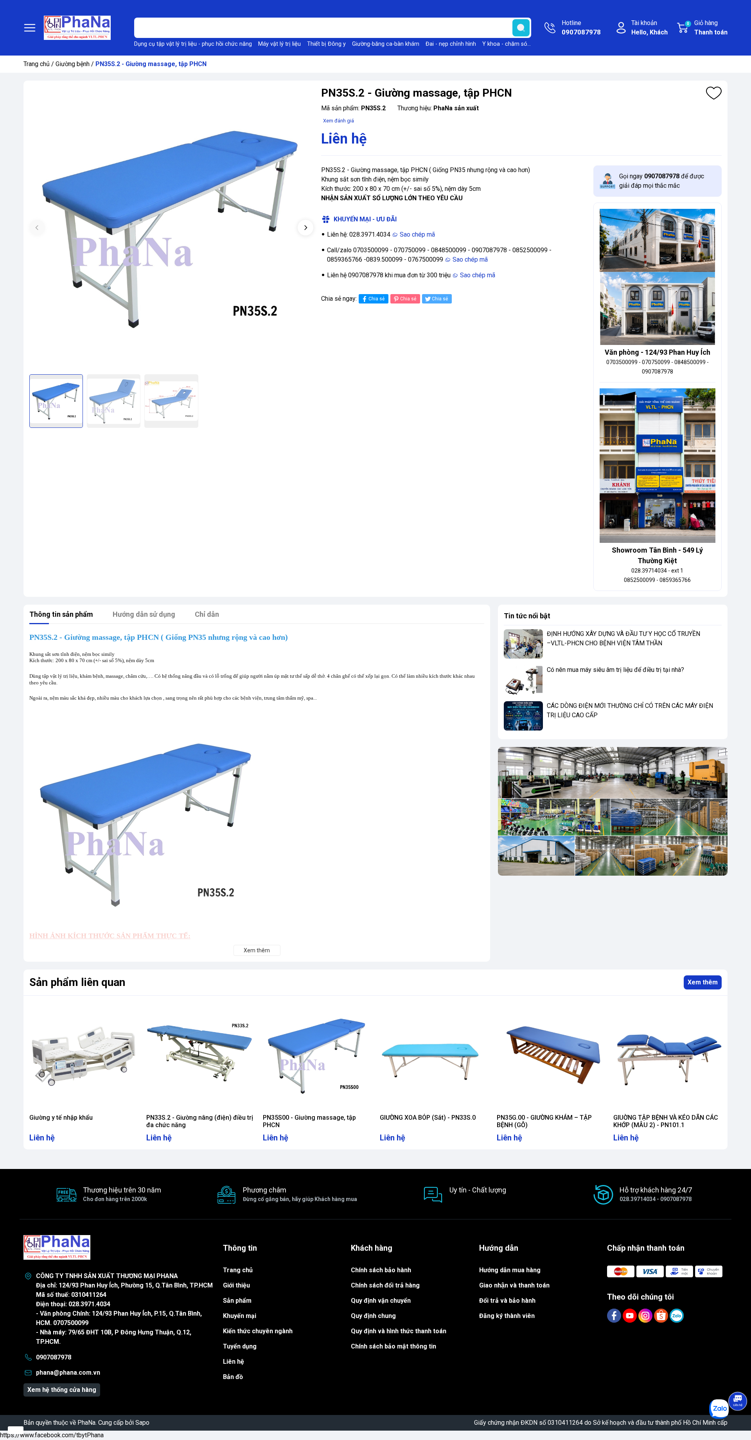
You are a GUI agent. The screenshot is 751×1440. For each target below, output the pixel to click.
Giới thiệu (236, 1285)
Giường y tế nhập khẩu (61, 1117)
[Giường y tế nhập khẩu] (83, 1056)
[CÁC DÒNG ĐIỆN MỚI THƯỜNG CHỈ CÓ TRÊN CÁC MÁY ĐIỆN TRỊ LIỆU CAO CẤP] (523, 716)
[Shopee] (662, 1315)
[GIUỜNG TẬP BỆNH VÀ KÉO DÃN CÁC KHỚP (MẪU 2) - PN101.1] (667, 1056)
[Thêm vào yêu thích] (714, 93)
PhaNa (86, 1422)
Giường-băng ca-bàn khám (385, 44)
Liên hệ (233, 1361)
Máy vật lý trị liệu (279, 44)
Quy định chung (373, 1316)
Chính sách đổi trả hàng (385, 1285)
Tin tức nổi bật (527, 616)
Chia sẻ (376, 299)
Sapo (142, 1422)
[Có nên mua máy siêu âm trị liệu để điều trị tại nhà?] (523, 680)
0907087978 (53, 1357)
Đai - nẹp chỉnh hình (451, 44)
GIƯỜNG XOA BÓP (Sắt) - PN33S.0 (428, 1117)
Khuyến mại (239, 1316)
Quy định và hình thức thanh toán (398, 1331)
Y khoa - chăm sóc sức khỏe (518, 44)
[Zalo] (677, 1315)
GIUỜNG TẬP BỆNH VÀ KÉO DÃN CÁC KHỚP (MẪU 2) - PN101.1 (665, 1121)
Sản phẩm (237, 1300)
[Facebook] (615, 1315)
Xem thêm (703, 982)
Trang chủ (36, 64)
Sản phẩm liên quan (77, 982)
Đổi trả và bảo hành (507, 1300)
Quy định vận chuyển (381, 1300)
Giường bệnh (73, 64)
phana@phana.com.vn (68, 1372)
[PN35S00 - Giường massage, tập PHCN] (317, 1056)
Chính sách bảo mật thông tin (393, 1346)
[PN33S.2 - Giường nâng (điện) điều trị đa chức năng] (200, 1056)
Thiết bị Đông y (326, 44)
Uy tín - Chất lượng (477, 1190)
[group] (171, 228)
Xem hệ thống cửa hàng (61, 1389)
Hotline (581, 27)
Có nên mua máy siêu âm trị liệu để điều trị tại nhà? (615, 669)
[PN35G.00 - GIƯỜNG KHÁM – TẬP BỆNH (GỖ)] (551, 1056)
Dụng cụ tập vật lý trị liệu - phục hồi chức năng (193, 44)
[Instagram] (646, 1315)
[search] (521, 27)
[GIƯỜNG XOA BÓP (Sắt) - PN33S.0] (434, 1056)
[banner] (613, 811)
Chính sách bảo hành (381, 1270)
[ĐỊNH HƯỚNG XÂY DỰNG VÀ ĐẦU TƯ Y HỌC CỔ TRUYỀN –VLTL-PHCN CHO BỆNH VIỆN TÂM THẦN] (523, 644)
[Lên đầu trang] (738, 1379)
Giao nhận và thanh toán (514, 1285)
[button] (305, 227)
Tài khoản (649, 27)
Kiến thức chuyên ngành (258, 1331)
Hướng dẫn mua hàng (510, 1270)
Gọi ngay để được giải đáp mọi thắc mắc (661, 180)
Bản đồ (233, 1377)
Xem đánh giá (338, 121)
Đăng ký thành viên (507, 1316)
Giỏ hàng (707, 27)
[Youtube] (630, 1315)
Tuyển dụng (240, 1346)
